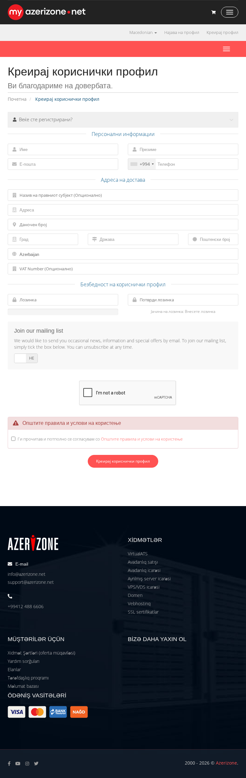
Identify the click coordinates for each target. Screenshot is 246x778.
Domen (135, 595)
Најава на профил (181, 32)
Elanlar (14, 669)
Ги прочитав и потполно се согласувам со (100, 439)
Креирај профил (222, 32)
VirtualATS (138, 554)
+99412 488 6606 (26, 606)
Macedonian (141, 32)
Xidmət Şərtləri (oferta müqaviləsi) (41, 653)
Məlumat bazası (23, 686)
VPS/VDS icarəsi (144, 587)
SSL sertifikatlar (143, 612)
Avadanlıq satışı (143, 562)
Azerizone (226, 763)
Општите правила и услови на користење (142, 439)
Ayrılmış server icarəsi (149, 579)
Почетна (17, 99)
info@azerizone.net (26, 574)
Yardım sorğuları (23, 661)
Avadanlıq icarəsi (144, 570)
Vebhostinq (139, 603)
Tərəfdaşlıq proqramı (28, 678)
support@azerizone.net (31, 582)
